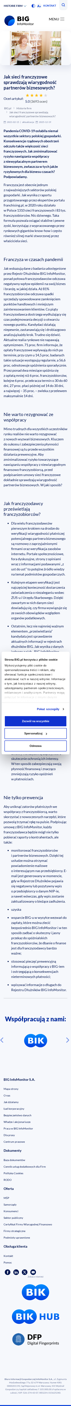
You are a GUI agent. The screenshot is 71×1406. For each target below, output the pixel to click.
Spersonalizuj (33, 733)
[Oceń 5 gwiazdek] (45, 95)
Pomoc (8, 1262)
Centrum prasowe (14, 1141)
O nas (7, 1095)
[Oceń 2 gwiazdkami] (32, 95)
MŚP (6, 1198)
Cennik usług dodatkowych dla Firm (25, 1166)
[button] (33, 5)
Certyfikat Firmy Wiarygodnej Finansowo (28, 1224)
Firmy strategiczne (14, 1231)
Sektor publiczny (13, 1217)
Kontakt (49, 5)
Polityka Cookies (13, 1173)
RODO (8, 1179)
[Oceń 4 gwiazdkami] (41, 95)
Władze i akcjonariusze (17, 1121)
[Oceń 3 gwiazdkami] (36, 95)
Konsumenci (11, 1211)
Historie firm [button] (13, 5)
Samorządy (10, 1204)
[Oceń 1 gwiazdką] (27, 95)
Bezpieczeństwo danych (17, 1115)
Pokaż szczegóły (48, 709)
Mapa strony (11, 1088)
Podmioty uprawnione (17, 1237)
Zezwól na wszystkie (35, 721)
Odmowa (35, 745)
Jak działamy (11, 1102)
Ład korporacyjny (14, 1108)
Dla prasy (9, 1135)
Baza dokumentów (14, 1160)
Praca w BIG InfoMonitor (18, 1128)
